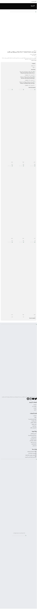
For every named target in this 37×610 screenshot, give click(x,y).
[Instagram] (30, 399)
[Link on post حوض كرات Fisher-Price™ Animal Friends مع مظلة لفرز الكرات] (18, 304)
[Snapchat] (28, 399)
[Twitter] (36, 399)
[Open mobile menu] (1, 2)
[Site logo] (33, 1)
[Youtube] (33, 399)
